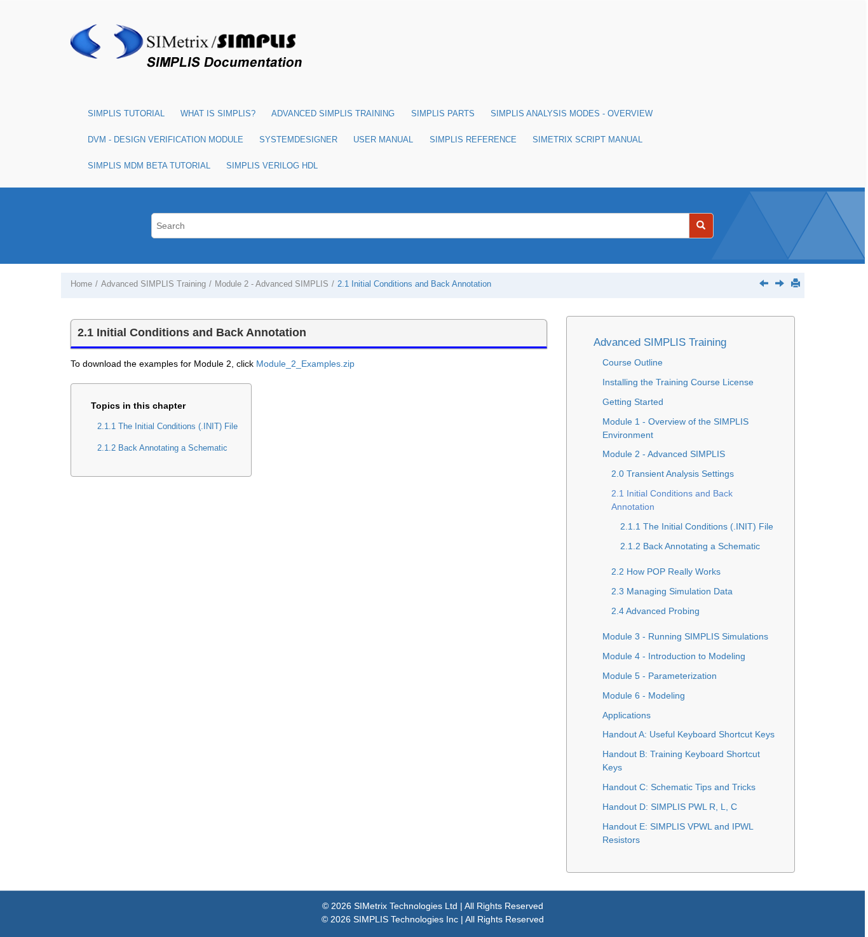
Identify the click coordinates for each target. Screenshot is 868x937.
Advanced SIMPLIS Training (333, 113)
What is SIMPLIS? (217, 113)
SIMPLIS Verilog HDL (272, 165)
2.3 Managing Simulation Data (672, 591)
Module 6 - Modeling (643, 695)
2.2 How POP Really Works (666, 571)
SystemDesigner (298, 139)
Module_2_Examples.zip (305, 364)
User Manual (383, 139)
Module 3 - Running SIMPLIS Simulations (685, 636)
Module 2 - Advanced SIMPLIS (272, 284)
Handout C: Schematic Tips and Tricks (679, 787)
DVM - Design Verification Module (165, 139)
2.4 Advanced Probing (655, 611)
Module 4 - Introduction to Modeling (673, 656)
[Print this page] (795, 282)
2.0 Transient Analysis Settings (672, 474)
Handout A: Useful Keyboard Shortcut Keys (688, 734)
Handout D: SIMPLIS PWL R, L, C (669, 807)
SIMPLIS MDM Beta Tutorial (149, 165)
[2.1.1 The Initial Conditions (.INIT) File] (779, 282)
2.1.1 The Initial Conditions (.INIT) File (167, 426)
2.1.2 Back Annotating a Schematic (162, 448)
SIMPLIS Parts (443, 113)
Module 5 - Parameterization (659, 676)
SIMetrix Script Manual (587, 139)
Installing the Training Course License (678, 382)
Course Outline (632, 362)
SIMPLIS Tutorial (126, 113)
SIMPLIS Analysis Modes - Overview (572, 113)
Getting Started (632, 402)
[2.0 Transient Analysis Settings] (763, 282)
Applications (626, 715)
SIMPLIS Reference (473, 139)
